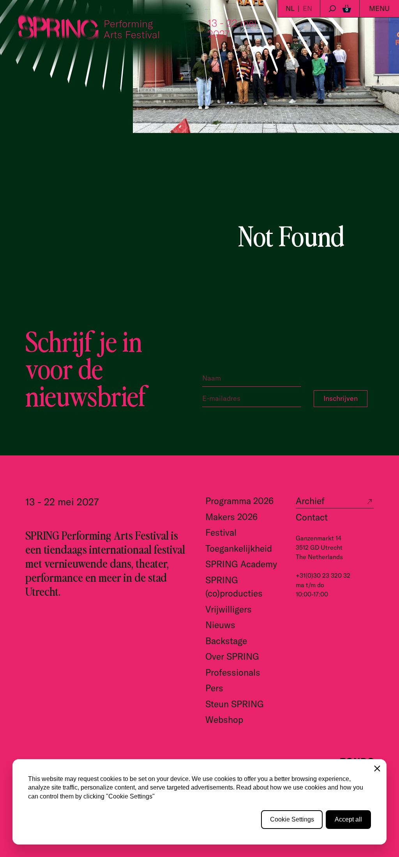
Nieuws (220, 624)
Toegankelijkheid (238, 548)
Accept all (348, 819)
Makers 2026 (231, 516)
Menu (379, 8)
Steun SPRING (234, 704)
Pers (214, 688)
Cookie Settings (292, 819)
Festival (221, 532)
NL (290, 8)
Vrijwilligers (228, 609)
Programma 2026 (239, 500)
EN (307, 8)
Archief (310, 500)
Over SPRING (232, 656)
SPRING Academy (241, 564)
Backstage (226, 640)
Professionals (232, 672)
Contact (312, 517)
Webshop (224, 719)
